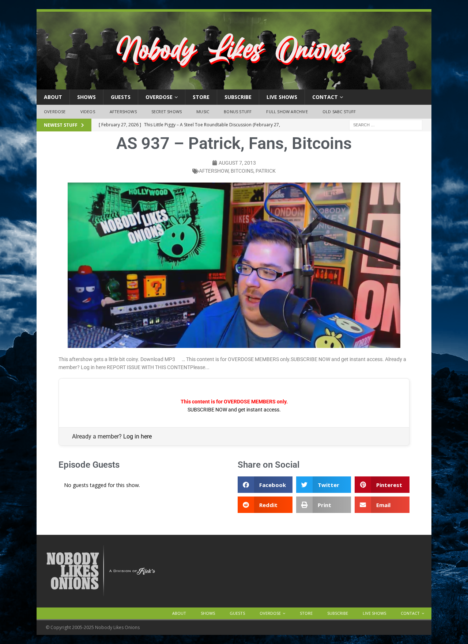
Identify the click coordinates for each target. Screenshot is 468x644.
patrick (266, 171)
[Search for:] (385, 124)
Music (202, 111)
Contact (325, 96)
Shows (86, 96)
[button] (265, 484)
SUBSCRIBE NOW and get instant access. (234, 410)
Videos (87, 111)
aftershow (214, 171)
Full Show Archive (286, 111)
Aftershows (123, 111)
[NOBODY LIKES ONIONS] (234, 85)
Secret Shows (166, 111)
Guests (121, 96)
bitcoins (242, 171)
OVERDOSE (159, 96)
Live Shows (282, 96)
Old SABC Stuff (339, 111)
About (53, 96)
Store (201, 96)
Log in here (137, 436)
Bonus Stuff (238, 111)
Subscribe (238, 96)
